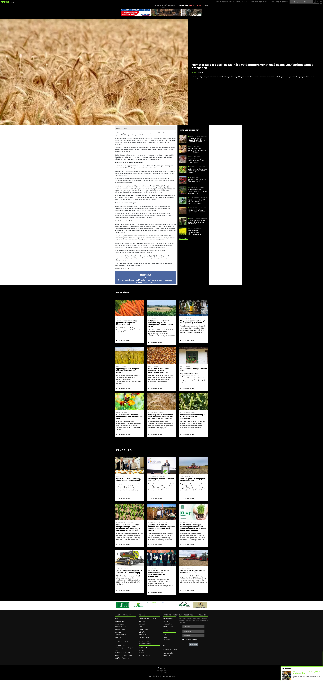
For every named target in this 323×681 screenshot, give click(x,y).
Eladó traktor (168, 618)
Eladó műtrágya (168, 626)
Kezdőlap (119, 128)
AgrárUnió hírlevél (190, 639)
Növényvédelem (120, 629)
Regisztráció (143, 647)
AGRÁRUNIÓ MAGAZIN (242, 2)
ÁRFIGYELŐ (142, 624)
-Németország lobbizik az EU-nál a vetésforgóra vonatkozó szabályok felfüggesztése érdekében (145, 279)
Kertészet (118, 632)
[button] (12, 2)
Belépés (141, 650)
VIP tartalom (143, 653)
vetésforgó (129, 269)
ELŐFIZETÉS (284, 2)
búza (122, 269)
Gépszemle (142, 621)
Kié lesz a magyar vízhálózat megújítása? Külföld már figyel (306, 672)
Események (166, 640)
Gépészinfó (142, 634)
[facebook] (158, 672)
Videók (165, 637)
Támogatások (119, 624)
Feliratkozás (193, 644)
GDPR (164, 645)
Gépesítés (118, 637)
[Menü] (321, 2)
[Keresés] (314, 2)
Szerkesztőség (168, 653)
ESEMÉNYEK (263, 2)
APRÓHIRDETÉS (274, 2)
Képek (164, 634)
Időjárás (142, 632)
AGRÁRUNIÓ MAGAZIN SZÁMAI (147, 618)
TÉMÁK (231, 2)
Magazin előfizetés (145, 655)
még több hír (183, 238)
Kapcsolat (166, 656)
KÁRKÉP (141, 626)
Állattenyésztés (120, 634)
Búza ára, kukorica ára (122, 652)
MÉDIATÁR (254, 2)
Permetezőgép (167, 624)
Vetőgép (165, 621)
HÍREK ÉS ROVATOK (222, 2)
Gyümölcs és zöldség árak (123, 655)
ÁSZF (164, 642)
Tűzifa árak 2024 (120, 645)
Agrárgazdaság (120, 621)
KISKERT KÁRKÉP (143, 629)
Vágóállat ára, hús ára (122, 658)
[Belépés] (317, 2)
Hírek (194, 73)
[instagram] (161, 672)
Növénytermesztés (121, 626)
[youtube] (165, 672)
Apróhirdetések (144, 637)
